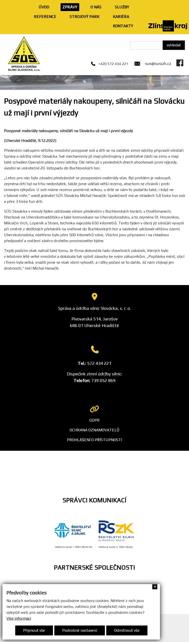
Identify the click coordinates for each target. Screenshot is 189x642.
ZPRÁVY (70, 7)
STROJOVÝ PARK (84, 16)
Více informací (18, 618)
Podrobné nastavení (79, 630)
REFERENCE (45, 16)
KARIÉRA (121, 16)
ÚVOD (44, 7)
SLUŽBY (122, 7)
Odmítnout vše (127, 630)
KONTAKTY (123, 26)
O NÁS (96, 7)
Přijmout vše (34, 630)
